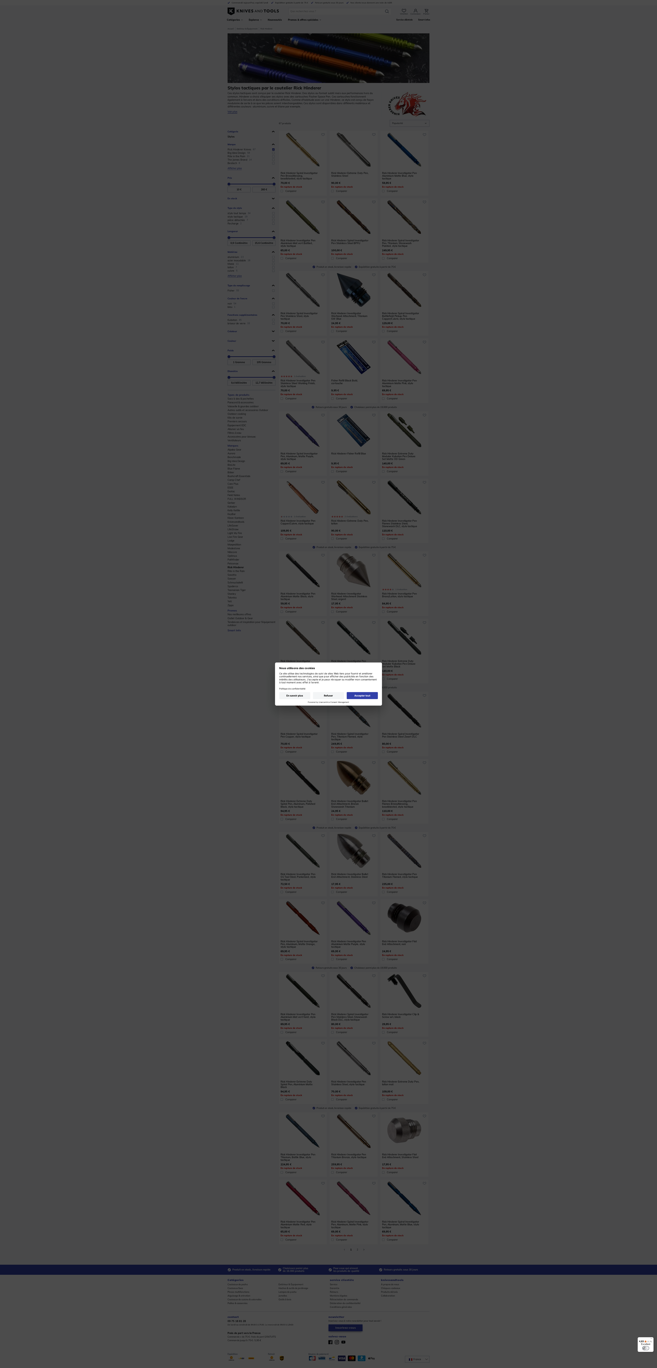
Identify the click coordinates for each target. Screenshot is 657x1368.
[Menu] (651, 1339)
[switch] (645, 1348)
